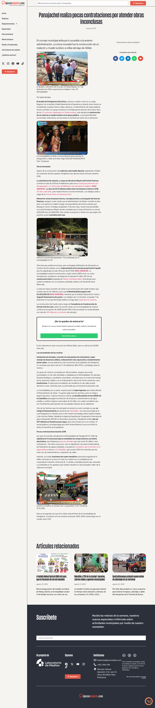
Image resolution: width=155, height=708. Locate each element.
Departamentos (8, 24)
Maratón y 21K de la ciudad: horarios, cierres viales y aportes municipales (89, 578)
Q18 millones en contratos (56, 312)
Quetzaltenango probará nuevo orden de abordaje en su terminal (128, 578)
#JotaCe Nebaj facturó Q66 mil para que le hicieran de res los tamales (51, 578)
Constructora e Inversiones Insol (58, 194)
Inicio (4, 13)
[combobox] (82, 3)
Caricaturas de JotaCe (11, 50)
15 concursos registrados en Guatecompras (59, 112)
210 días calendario (44, 191)
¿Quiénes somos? (9, 55)
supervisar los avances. (88, 300)
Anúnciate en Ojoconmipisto (128, 42)
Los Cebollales (60, 449)
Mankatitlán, (74, 411)
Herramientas (7, 34)
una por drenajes (66, 441)
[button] (115, 58)
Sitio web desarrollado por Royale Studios (136, 677)
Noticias (5, 18)
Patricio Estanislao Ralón (72, 279)
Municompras (7, 39)
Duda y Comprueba (9, 44)
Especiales (6, 29)
